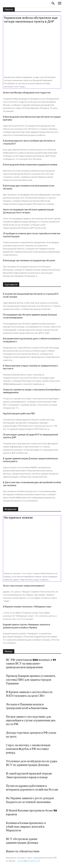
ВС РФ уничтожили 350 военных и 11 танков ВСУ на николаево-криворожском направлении (31, 663)
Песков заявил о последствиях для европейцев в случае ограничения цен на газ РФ (30, 720)
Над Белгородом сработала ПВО (19, 413)
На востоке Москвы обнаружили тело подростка (26, 92)
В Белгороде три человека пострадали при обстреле (29, 260)
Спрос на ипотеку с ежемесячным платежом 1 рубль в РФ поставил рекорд (28, 749)
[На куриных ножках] (32, 544)
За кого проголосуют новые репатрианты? (24, 586)
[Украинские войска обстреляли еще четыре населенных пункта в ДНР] (32, 48)
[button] (53, 3)
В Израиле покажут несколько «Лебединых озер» (27, 606)
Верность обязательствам (22, 851)
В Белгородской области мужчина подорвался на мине (30, 164)
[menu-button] (59, 3)
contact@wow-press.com (28, 861)
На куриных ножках (18, 517)
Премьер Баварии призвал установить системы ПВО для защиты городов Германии (31, 679)
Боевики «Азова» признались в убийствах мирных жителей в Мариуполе (26, 826)
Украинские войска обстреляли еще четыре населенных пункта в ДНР (31, 19)
